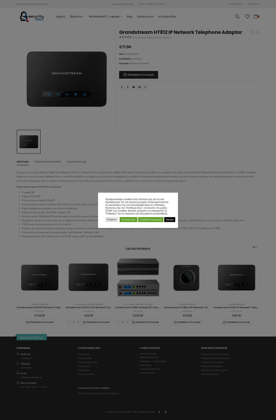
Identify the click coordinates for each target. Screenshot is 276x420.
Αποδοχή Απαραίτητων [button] (150, 219)
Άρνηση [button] (169, 219)
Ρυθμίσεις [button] (111, 219)
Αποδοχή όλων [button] (128, 219)
